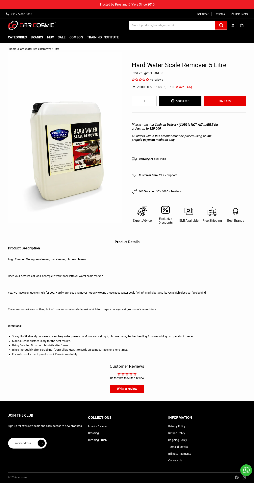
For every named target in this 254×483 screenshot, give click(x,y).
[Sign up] (41, 443)
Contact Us (175, 460)
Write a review (127, 389)
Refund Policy (176, 433)
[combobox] (168, 25)
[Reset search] (211, 25)
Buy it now (224, 100)
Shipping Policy (177, 440)
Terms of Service (178, 446)
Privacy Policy (176, 426)
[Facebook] (236, 477)
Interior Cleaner (97, 426)
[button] (140, 79)
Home (12, 49)
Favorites (220, 13)
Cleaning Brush (97, 440)
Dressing (93, 433)
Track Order (201, 13)
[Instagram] (243, 477)
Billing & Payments (179, 453)
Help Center (241, 13)
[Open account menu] (233, 25)
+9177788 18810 (21, 14)
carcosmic (22, 477)
